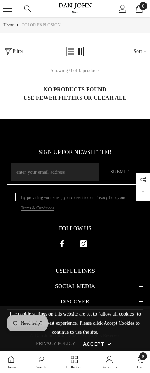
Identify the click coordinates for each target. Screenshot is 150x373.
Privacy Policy (107, 197)
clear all (110, 98)
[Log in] (122, 9)
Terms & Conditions (37, 207)
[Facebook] (62, 244)
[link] (41, 362)
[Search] (27, 9)
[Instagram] (83, 244)
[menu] (7, 9)
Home (8, 25)
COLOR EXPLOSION (41, 25)
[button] (70, 51)
